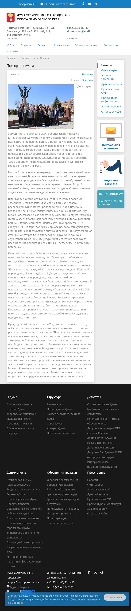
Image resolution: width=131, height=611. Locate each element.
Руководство (55, 404)
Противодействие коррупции (25, 542)
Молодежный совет (19, 418)
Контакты (12, 51)
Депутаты (43, 45)
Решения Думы (16, 494)
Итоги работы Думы (19, 480)
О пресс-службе (111, 111)
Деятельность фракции (101, 438)
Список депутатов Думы (102, 404)
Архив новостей (111, 106)
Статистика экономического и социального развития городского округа (24, 523)
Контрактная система (20, 556)
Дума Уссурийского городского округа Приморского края (43, 17)
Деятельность (61, 45)
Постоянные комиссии (61, 433)
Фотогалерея (109, 70)
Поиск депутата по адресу (63, 508)
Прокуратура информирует (109, 99)
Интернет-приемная (59, 513)
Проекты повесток (18, 504)
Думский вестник (111, 84)
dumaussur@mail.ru (80, 31)
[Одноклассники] (84, 4)
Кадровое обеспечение (21, 414)
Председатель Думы (59, 409)
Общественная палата (20, 428)
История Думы (16, 409)
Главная (11, 58)
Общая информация (19, 404)
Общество (87, 79)
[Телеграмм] (96, 4)
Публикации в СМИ (110, 90)
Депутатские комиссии (101, 447)
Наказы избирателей (100, 442)
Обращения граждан (86, 45)
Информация (25, 4)
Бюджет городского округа (23, 489)
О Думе (11, 45)
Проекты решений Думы (22, 499)
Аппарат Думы (56, 428)
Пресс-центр (111, 45)
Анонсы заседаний (107, 77)
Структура (26, 45)
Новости (44, 58)
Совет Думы (54, 423)
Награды (12, 433)
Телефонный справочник (59, 4)
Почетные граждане (19, 423)
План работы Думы (18, 484)
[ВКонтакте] (90, 4)
